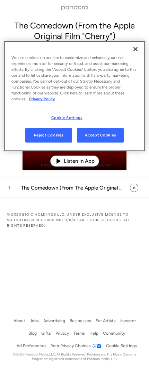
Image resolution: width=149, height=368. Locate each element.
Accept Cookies (100, 135)
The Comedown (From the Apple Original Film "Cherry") (75, 30)
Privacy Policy (42, 99)
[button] (74, 187)
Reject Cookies (48, 135)
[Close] (135, 49)
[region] (75, 96)
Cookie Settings (67, 117)
